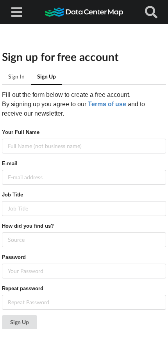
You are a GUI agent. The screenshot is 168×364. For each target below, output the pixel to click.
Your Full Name (20, 132)
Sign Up (19, 322)
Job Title (12, 195)
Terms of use (107, 104)
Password (14, 257)
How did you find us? (28, 226)
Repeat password (22, 288)
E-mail (10, 163)
